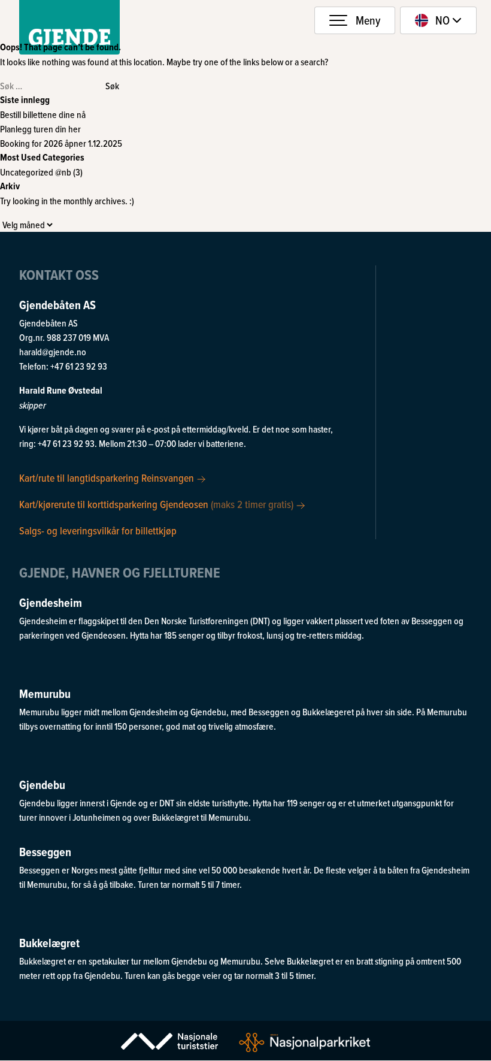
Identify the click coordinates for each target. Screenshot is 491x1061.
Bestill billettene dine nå (43, 114)
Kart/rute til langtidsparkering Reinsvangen (107, 478)
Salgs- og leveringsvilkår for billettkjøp (98, 530)
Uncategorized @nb (35, 172)
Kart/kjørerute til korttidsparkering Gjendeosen (156, 503)
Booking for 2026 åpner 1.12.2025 (61, 143)
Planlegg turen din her (40, 128)
